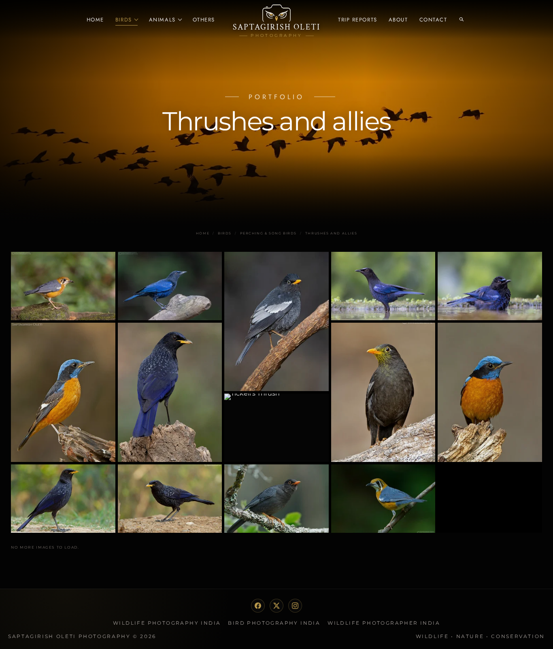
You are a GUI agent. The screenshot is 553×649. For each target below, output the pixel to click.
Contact (433, 19)
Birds (123, 19)
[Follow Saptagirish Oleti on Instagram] (295, 606)
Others (204, 19)
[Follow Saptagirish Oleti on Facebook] (258, 606)
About (398, 19)
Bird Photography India (274, 623)
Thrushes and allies (331, 233)
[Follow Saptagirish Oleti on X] (276, 606)
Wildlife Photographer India (384, 623)
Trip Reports (357, 19)
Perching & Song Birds (268, 233)
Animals (162, 19)
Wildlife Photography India (167, 623)
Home (95, 19)
